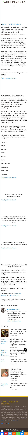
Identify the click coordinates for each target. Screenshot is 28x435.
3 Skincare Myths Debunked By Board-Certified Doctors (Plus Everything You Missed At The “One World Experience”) (18, 373)
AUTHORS (9, 429)
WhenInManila (23, 34)
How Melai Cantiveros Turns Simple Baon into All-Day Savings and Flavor (18, 352)
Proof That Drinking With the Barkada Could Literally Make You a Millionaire (18, 331)
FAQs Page (15, 420)
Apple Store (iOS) (14, 295)
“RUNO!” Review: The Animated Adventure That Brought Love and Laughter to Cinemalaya (18, 342)
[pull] (14, 6)
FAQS (21, 430)
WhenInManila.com (13, 309)
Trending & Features (5, 34)
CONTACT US (14, 430)
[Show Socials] (22, 431)
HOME (3, 429)
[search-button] (25, 349)
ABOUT (15, 429)
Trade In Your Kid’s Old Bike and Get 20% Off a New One (18, 385)
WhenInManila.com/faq (14, 321)
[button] (3, 431)
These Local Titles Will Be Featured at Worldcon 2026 (18, 360)
